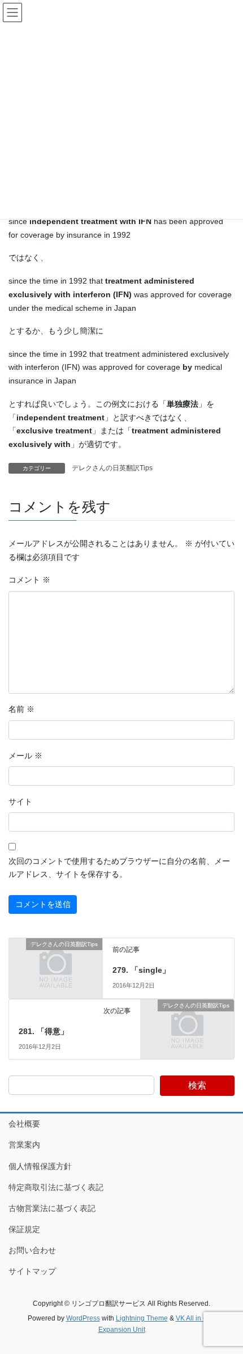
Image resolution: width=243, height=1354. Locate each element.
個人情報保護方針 (40, 1166)
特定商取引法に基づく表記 (55, 1187)
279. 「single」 (141, 970)
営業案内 (24, 1144)
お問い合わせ (32, 1250)
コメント (29, 579)
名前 (21, 709)
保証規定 (24, 1229)
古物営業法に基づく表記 (52, 1208)
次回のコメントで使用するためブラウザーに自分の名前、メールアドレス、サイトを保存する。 (119, 868)
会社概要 (24, 1123)
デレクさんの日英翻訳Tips (112, 468)
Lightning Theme (142, 1318)
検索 (197, 1085)
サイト (20, 801)
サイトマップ (32, 1271)
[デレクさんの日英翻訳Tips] (55, 966)
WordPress (83, 1318)
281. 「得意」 (43, 1031)
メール (25, 755)
